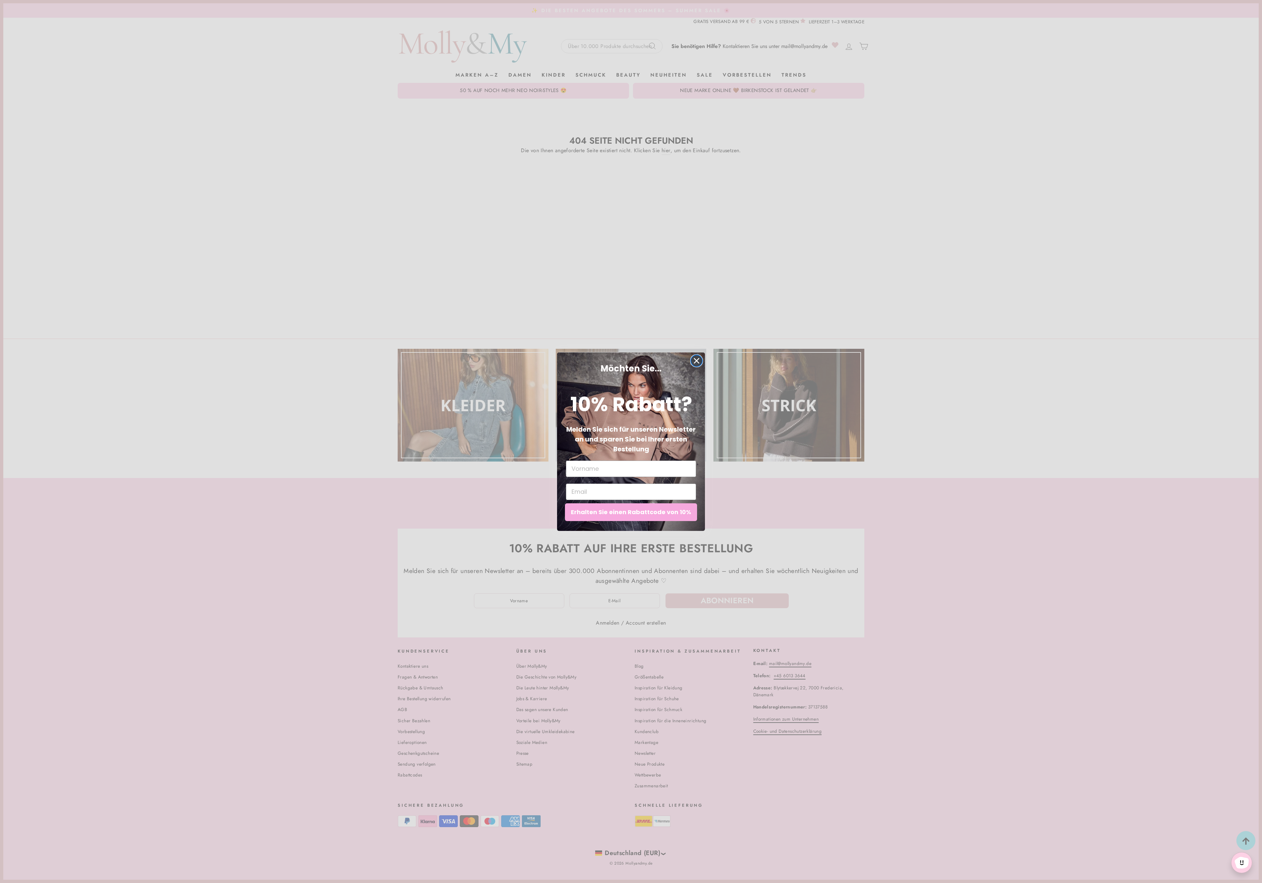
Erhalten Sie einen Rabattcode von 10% (631, 512)
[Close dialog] (696, 361)
